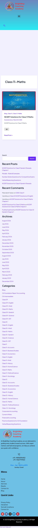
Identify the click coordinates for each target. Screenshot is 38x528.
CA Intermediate (7, 296)
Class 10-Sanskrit (8, 335)
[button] (19, 16)
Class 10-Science (8, 338)
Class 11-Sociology (8, 376)
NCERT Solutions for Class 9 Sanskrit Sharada (16, 183)
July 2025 (5, 259)
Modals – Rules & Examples (11, 173)
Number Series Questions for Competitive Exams (18, 177)
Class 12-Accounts (8, 382)
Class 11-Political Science (10, 373)
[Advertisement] (19, 50)
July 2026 (5, 224)
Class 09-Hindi (7, 306)
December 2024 (7, 281)
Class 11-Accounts (8, 347)
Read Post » (8, 135)
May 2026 (5, 230)
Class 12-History (7, 395)
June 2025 (5, 262)
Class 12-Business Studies (10, 386)
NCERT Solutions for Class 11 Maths (18, 117)
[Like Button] (6, 129)
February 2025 (7, 275)
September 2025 (8, 252)
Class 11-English (7, 357)
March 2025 (6, 272)
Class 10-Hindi (7, 328)
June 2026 (5, 227)
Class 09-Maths (7, 309)
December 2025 (7, 243)
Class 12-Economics (9, 389)
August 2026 (6, 221)
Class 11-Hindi (6, 360)
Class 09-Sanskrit (8, 312)
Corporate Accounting (9, 411)
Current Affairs (7, 414)
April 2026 (5, 233)
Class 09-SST (6, 319)
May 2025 (5, 265)
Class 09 (5, 299)
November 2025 (7, 246)
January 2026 (6, 240)
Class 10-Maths (7, 331)
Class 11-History (7, 363)
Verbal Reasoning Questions (11, 180)
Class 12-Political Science (10, 405)
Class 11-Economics (8, 354)
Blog (5, 113)
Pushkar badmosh (8, 210)
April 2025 (5, 268)
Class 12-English (7, 392)
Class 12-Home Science (10, 398)
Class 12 (4, 379)
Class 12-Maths (7, 402)
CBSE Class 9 (20, 193)
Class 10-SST (6, 341)
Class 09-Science (8, 315)
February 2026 (7, 236)
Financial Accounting (9, 418)
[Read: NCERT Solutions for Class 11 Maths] (19, 100)
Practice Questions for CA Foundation (14, 421)
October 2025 (7, 249)
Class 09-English (7, 303)
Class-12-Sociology (9, 408)
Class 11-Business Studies (10, 350)
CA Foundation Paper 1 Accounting (13, 293)
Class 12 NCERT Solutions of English (21, 196)
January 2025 (6, 278)
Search (4, 155)
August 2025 (6, 256)
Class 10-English (7, 325)
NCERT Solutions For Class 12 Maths (13, 204)
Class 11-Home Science (10, 366)
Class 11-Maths (17, 113)
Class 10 (4, 322)
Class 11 (10, 113)
